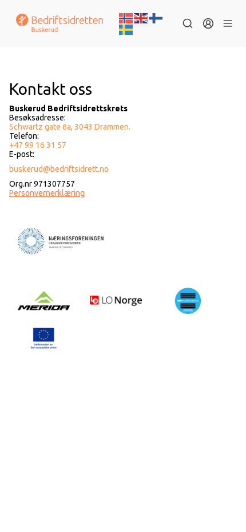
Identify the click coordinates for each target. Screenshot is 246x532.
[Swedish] (126, 28)
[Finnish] (156, 17)
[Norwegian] (126, 17)
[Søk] (187, 23)
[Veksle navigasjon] (228, 23)
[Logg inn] (208, 23)
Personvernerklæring (47, 193)
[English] (141, 17)
